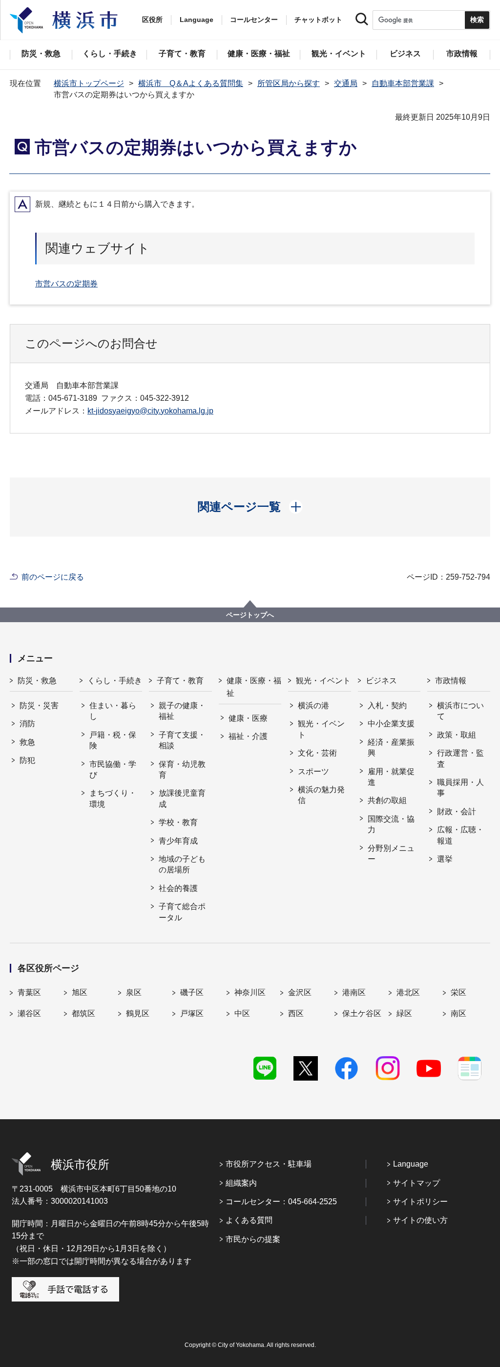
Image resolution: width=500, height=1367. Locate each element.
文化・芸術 (317, 753)
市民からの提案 (253, 1239)
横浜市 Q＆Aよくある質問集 (190, 83)
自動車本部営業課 (403, 83)
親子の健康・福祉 (182, 710)
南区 (458, 1013)
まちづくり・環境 (112, 798)
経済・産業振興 (391, 747)
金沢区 (300, 992)
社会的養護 (178, 888)
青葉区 (29, 992)
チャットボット (318, 19)
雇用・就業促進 (391, 776)
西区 (296, 1013)
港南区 (354, 992)
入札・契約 (387, 705)
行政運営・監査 (460, 758)
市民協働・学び (112, 769)
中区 (242, 1013)
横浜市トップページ (89, 83)
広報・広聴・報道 (460, 835)
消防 (27, 723)
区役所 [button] (152, 19)
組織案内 (241, 1183)
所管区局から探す (288, 83)
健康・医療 (248, 718)
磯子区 (192, 992)
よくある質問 (249, 1220)
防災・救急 (37, 680)
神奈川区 (250, 992)
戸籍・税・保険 (112, 740)
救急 (27, 742)
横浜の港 (313, 705)
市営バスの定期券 (66, 284)
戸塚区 (192, 1013)
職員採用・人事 (460, 787)
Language (410, 1164)
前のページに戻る (52, 577)
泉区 (134, 992)
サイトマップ (416, 1183)
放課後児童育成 (182, 798)
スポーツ (313, 771)
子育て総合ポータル (182, 911)
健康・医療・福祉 (254, 686)
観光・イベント (323, 680)
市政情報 (450, 680)
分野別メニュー (391, 853)
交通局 (345, 83)
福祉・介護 (248, 736)
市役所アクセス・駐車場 (269, 1164)
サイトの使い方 (420, 1220)
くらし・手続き (114, 680)
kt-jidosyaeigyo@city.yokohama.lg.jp (150, 411)
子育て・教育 (180, 680)
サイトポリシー (420, 1201)
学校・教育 (178, 822)
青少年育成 (178, 841)
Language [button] (196, 19)
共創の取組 (387, 800)
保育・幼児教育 (182, 769)
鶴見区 (137, 1013)
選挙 (445, 859)
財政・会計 (456, 811)
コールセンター (254, 19)
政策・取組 (456, 735)
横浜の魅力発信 (321, 794)
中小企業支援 (391, 723)
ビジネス (381, 680)
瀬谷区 (29, 1013)
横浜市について (460, 710)
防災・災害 (39, 705)
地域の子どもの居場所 (182, 864)
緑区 (404, 1013)
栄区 (458, 992)
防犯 (27, 760)
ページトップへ (250, 615)
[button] (250, 507)
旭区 (79, 992)
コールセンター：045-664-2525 (281, 1201)
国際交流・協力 (391, 824)
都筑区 (83, 1013)
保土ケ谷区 (361, 1013)
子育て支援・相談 (182, 740)
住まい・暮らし (112, 710)
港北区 (408, 992)
